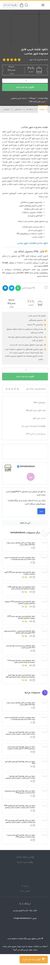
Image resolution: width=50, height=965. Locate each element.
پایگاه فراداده (43, 98)
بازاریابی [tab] (7, 109)
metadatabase (27, 466)
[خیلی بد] (6, 389)
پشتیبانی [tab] (18, 109)
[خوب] (14, 389)
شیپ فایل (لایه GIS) (37, 101)
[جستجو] (26, 5)
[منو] (43, 5)
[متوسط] (12, 389)
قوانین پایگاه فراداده (25, 857)
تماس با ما (25, 891)
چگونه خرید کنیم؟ (25, 862)
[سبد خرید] (21, 5)
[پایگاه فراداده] (36, 5)
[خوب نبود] (9, 389)
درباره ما (25, 885)
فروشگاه (32, 98)
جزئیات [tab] (42, 109)
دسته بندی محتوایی (18, 98)
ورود (41, 511)
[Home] (25, 874)
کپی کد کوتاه (25, 523)
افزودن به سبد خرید (25, 87)
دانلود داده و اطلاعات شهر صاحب (32, 243)
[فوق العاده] (17, 389)
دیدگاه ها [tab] (30, 109)
